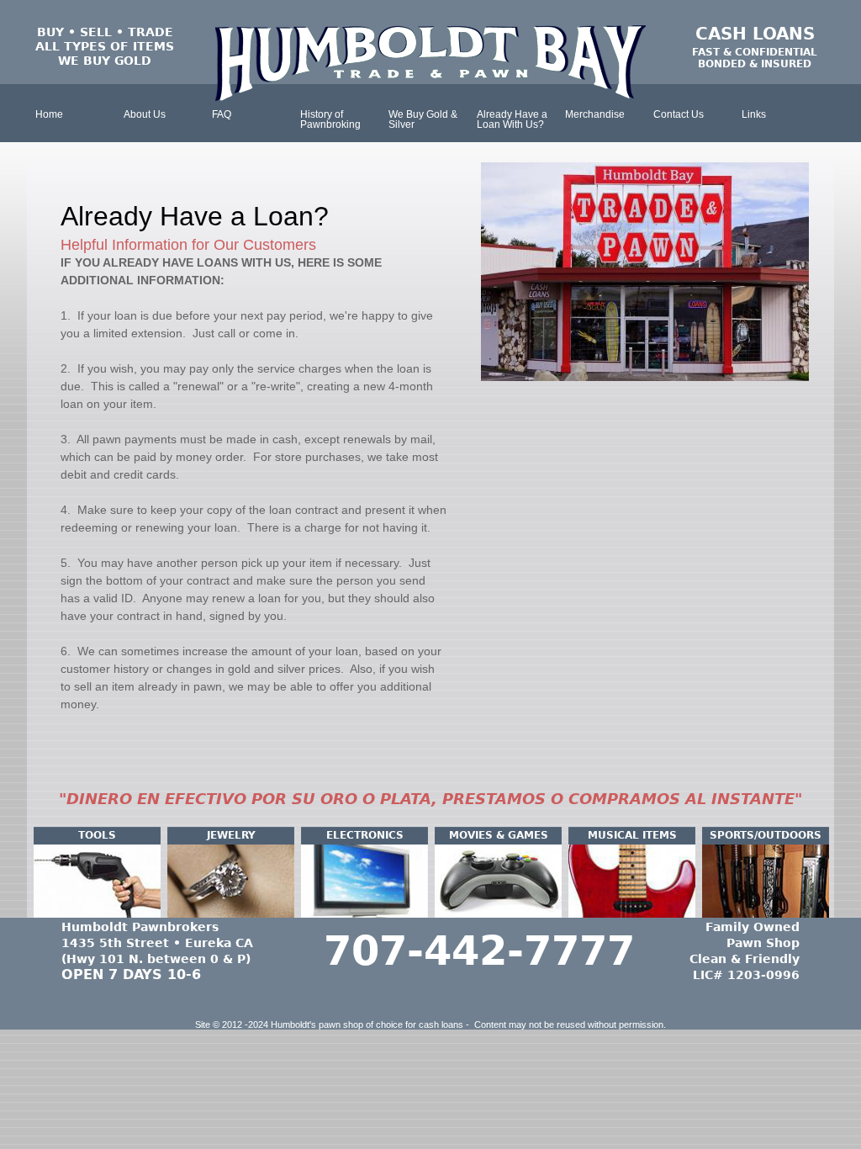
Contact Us (678, 114)
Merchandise (595, 114)
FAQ (221, 114)
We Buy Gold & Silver (422, 119)
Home (49, 114)
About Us (145, 114)
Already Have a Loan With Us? (512, 119)
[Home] (430, 63)
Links (754, 114)
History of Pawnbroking (330, 119)
